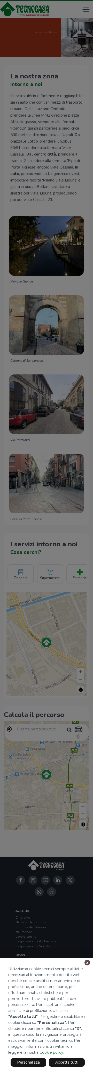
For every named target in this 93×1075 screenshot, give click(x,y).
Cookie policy (51, 1052)
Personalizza (28, 1062)
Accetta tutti (66, 1062)
